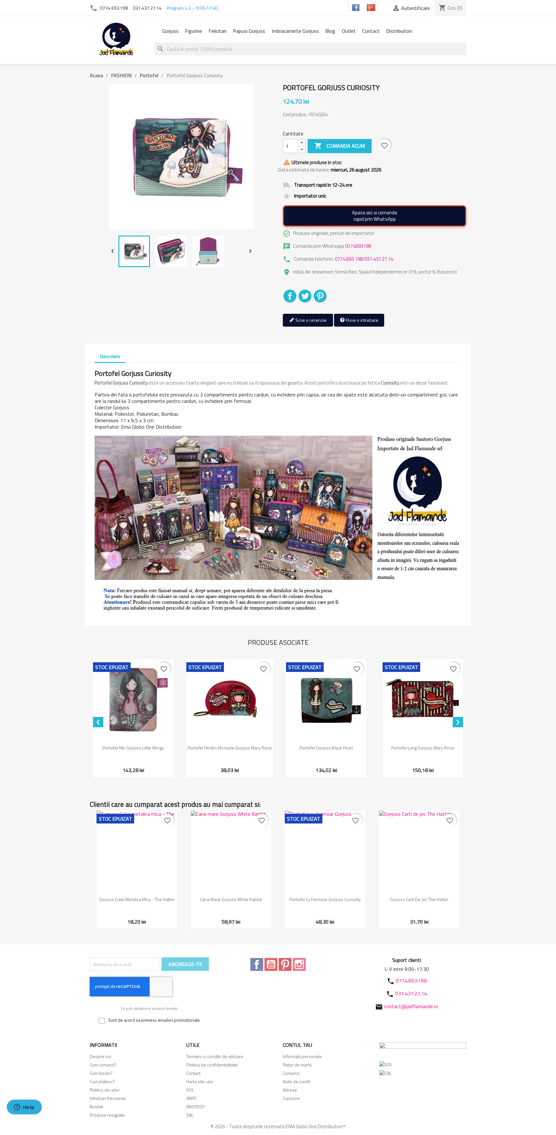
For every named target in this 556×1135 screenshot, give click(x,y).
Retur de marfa (297, 1064)
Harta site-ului (199, 1081)
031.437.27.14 (147, 8)
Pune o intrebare (361, 320)
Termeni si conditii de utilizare (214, 1056)
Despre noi (100, 1056)
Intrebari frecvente (108, 1098)
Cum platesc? (102, 1081)
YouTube (270, 964)
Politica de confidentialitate (212, 1064)
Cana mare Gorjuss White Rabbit (231, 899)
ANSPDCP (195, 1106)
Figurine (193, 31)
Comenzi (291, 1073)
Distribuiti (289, 296)
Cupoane (291, 1098)
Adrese (290, 1089)
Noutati (96, 1106)
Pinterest (320, 296)
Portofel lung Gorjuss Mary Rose (422, 747)
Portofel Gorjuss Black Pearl (326, 747)
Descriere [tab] (110, 356)
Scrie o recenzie (310, 320)
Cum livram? (101, 1073)
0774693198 (358, 246)
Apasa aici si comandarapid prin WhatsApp (374, 216)
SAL (189, 1115)
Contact (371, 31)
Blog (330, 31)
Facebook (256, 964)
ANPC (191, 1098)
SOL (190, 1089)
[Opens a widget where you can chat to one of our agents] (24, 1108)
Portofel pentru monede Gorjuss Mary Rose (230, 747)
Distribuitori (399, 31)
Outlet (349, 31)
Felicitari (217, 31)
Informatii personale (302, 1056)
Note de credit (296, 1081)
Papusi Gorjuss (249, 31)
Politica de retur (105, 1089)
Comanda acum (339, 146)
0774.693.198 (114, 8)
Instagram (299, 964)
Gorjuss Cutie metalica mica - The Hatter (137, 899)
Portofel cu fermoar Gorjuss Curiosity (325, 899)
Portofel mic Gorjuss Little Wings (133, 747)
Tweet (305, 296)
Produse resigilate (107, 1115)
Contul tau (297, 1045)
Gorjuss (170, 31)
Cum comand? (103, 1064)
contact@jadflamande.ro (411, 1006)
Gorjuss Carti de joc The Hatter (419, 899)
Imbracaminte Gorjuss (295, 31)
